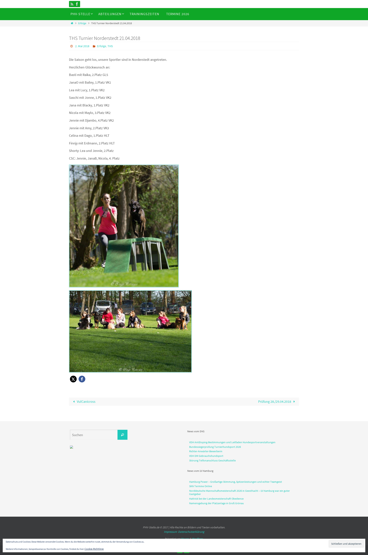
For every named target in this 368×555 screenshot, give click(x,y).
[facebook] (77, 4)
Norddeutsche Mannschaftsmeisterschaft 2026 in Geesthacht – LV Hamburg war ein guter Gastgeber (239, 492)
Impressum (170, 532)
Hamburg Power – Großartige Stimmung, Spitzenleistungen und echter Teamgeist (235, 481)
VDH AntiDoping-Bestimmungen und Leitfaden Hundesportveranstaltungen (232, 442)
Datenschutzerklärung (191, 532)
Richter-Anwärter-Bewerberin (205, 451)
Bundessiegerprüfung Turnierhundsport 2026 (215, 447)
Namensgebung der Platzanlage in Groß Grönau (216, 503)
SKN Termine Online (200, 486)
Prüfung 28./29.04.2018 (275, 401)
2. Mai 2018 (82, 46)
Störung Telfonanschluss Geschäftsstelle (212, 460)
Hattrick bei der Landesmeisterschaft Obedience (216, 498)
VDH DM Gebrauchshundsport (206, 456)
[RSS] (72, 4)
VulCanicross (85, 401)
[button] (73, 379)
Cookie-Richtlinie (94, 549)
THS (110, 46)
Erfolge (82, 23)
